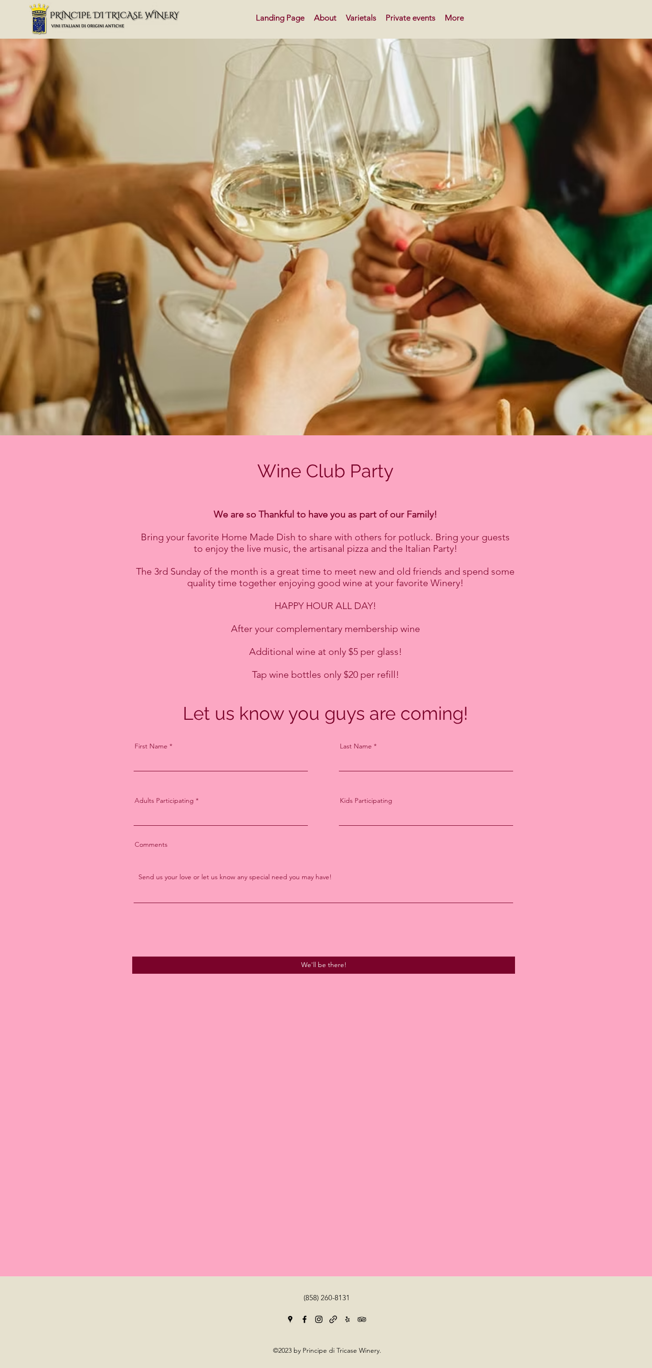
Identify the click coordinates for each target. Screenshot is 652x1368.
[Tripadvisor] (362, 1319)
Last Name (356, 746)
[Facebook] (304, 1319)
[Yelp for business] (347, 1319)
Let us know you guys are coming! (325, 713)
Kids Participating (366, 800)
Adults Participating (164, 800)
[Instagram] (319, 1319)
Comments (151, 844)
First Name (151, 746)
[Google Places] (290, 1319)
